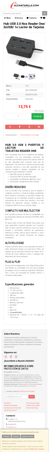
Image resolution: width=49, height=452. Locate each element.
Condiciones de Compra (12, 408)
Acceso (20, 17)
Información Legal (32, 403)
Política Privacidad (10, 405)
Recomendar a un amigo (30, 135)
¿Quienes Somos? (10, 410)
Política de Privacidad (30, 386)
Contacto (32, 17)
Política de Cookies (37, 449)
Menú (8, 17)
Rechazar (16, 436)
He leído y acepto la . (20, 391)
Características (11, 135)
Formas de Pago (32, 408)
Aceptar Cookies (27, 436)
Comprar (37, 116)
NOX (27, 86)
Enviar (32, 397)
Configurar (6, 436)
